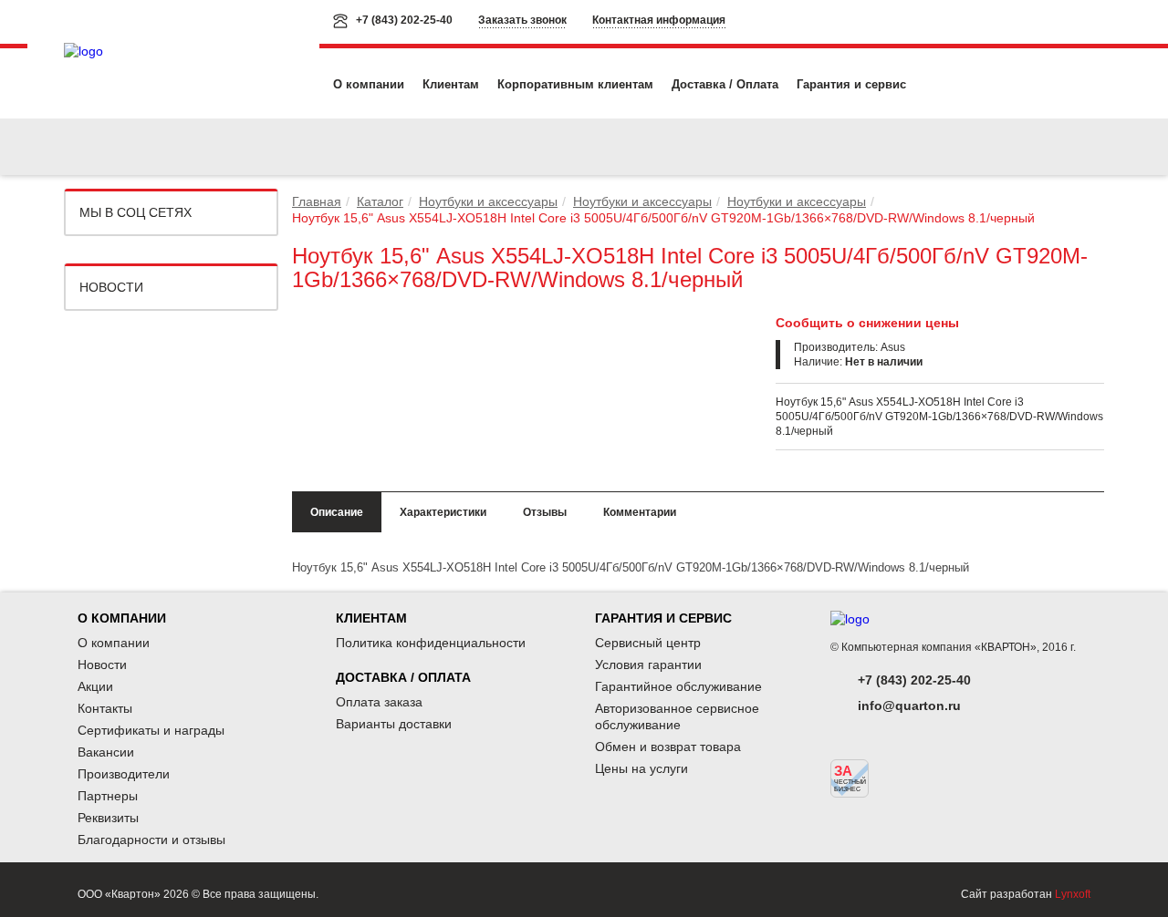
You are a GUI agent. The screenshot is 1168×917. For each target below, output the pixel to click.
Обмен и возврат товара (668, 746)
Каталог (380, 201)
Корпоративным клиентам (575, 84)
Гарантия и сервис (851, 84)
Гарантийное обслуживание (678, 686)
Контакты (105, 708)
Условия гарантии (648, 664)
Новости (111, 287)
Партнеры (108, 795)
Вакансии (106, 752)
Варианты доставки (394, 723)
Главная (316, 201)
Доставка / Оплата (725, 84)
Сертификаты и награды (151, 730)
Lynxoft (1072, 894)
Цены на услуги (641, 768)
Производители (124, 774)
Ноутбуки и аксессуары (488, 201)
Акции (95, 686)
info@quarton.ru (909, 705)
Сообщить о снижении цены (867, 322)
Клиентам (450, 84)
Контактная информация (658, 20)
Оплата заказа (379, 702)
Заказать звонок (522, 20)
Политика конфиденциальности (431, 642)
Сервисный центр (648, 642)
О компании (368, 84)
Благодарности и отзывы (151, 839)
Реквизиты (108, 817)
